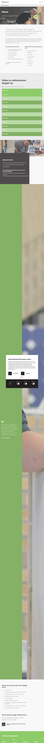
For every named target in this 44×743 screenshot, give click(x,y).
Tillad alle (28, 373)
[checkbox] (10, 383)
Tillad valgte (15, 373)
